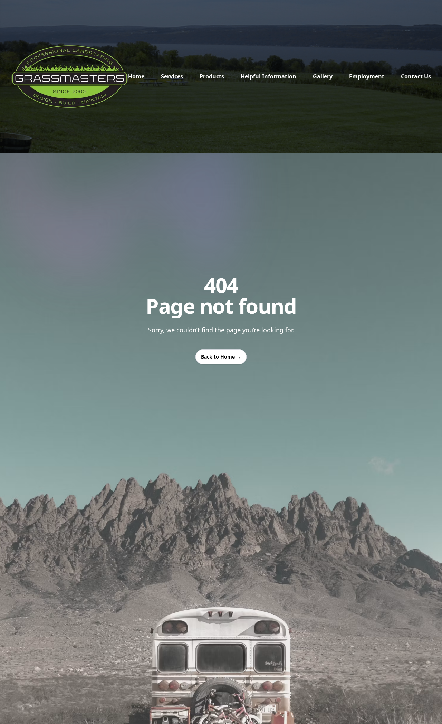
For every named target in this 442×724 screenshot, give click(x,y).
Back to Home (221, 356)
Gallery (323, 76)
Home (136, 76)
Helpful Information (268, 76)
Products (212, 76)
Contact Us (416, 76)
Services (172, 76)
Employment (366, 76)
